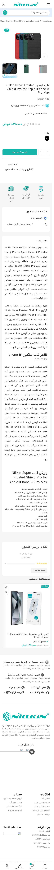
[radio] (47, 138)
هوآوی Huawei (43, 847)
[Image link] (26, 716)
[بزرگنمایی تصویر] (44, 56)
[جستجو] (5, 12)
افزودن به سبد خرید (19, 152)
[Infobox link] (26, 662)
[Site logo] (26, 4)
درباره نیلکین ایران (42, 802)
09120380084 (14, 693)
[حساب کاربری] (3, 4)
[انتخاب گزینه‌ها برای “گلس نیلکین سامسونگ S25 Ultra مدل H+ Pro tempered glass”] (5, 587)
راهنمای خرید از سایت (41, 810)
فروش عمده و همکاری (12, 798)
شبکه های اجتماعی (14, 806)
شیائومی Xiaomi (42, 839)
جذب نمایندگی (16, 802)
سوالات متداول (43, 814)
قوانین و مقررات (15, 810)
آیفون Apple (44, 831)
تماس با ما (45, 798)
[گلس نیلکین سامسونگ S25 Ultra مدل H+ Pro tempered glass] (26, 608)
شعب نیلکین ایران (42, 806)
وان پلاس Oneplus (42, 843)
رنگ (47, 133)
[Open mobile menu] (48, 4)
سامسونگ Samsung (41, 835)
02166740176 (40, 693)
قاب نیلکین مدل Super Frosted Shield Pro (19, 21)
